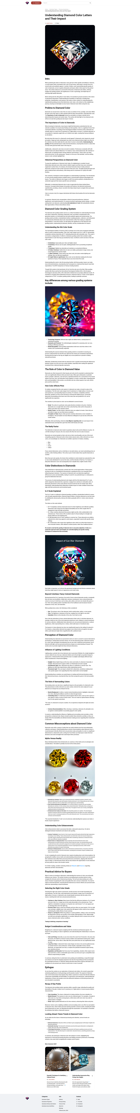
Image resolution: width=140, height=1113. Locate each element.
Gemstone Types (53, 9)
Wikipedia (74, 865)
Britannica (82, 865)
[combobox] (66, 3)
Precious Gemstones (63, 9)
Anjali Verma (49, 23)
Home (46, 9)
